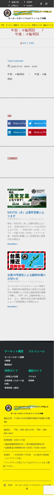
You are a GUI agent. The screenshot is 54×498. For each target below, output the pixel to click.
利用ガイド (36, 25)
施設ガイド (47, 25)
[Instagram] (46, 3)
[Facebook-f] (41, 3)
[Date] (9, 65)
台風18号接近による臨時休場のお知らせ (26, 276)
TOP (2, 25)
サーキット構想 (11, 25)
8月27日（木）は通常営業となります (25, 214)
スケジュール (25, 25)
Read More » (12, 244)
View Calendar (15, 60)
